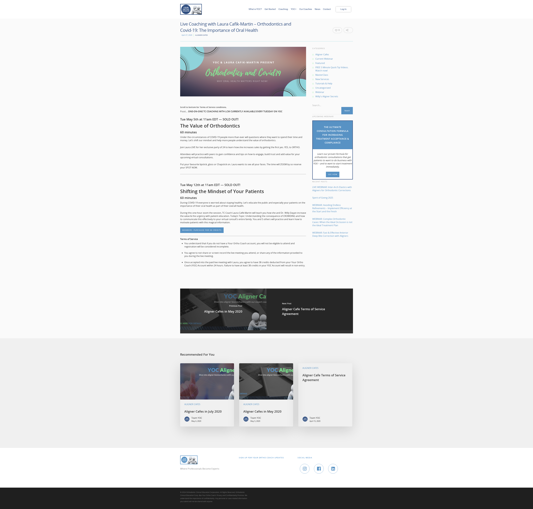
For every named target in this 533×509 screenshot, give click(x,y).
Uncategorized (323, 87)
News (317, 9)
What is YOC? (255, 9)
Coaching (283, 9)
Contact (327, 9)
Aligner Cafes (201, 35)
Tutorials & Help (323, 83)
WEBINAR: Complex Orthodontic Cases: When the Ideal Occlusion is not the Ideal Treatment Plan (332, 222)
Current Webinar (324, 58)
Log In (343, 9)
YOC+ (293, 9)
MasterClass (321, 74)
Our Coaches (305, 9)
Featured (320, 63)
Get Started (270, 9)
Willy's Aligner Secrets (326, 96)
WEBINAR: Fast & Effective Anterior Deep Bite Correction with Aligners (330, 234)
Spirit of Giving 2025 (322, 197)
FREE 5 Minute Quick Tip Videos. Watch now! (331, 69)
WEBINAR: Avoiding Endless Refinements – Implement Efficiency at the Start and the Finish (332, 208)
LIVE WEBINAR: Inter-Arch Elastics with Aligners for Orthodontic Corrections (332, 189)
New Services (322, 79)
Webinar (319, 92)
